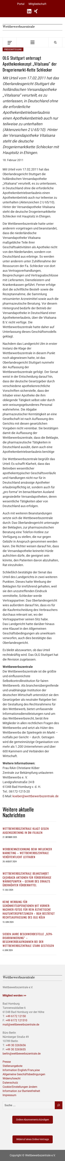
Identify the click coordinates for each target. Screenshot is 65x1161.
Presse (7, 1061)
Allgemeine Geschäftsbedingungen (24, 1074)
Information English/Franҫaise (21, 1070)
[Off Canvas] (9, 42)
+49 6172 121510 (16, 1020)
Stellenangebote (12, 1066)
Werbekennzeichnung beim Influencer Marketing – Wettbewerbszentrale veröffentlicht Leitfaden (27, 853)
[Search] (55, 42)
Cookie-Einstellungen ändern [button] (20, 1086)
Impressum (9, 1095)
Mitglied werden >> (14, 995)
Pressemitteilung (13, 49)
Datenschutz (10, 1082)
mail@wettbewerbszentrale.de (21, 1024)
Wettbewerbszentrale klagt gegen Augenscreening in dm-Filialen (26, 830)
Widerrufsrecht (11, 1078)
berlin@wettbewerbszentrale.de (22, 1053)
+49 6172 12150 (16, 1016)
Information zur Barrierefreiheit (21, 1091)
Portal (20, 4)
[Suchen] (58, 1105)
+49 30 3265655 (16, 1049)
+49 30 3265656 (16, 1045)
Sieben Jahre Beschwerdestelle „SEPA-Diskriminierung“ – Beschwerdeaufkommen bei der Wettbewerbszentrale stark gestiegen (28, 940)
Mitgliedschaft (37, 4)
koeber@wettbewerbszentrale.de (35, 796)
